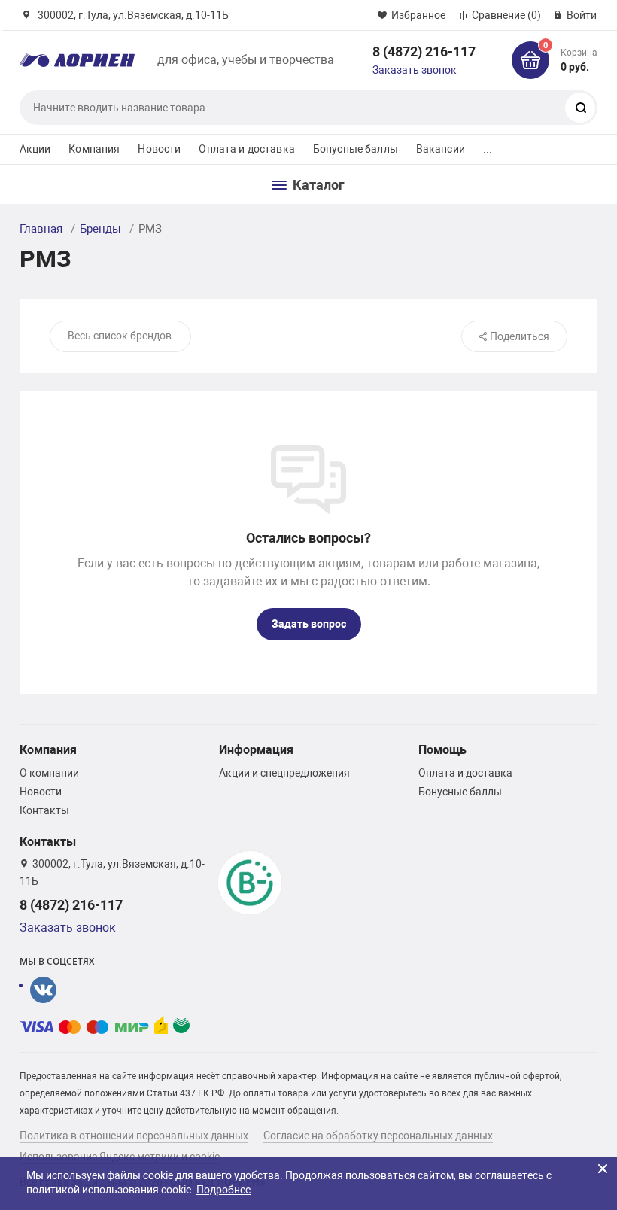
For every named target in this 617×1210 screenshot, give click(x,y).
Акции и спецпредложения (284, 773)
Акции (35, 149)
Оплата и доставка (246, 149)
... (487, 149)
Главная (41, 229)
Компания (94, 149)
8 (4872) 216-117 (424, 51)
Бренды (100, 229)
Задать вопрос (309, 624)
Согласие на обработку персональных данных (378, 1135)
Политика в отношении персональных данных (134, 1135)
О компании (49, 773)
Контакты (44, 810)
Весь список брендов (120, 336)
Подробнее (223, 1190)
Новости (159, 149)
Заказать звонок (414, 70)
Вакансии (440, 149)
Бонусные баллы (355, 149)
